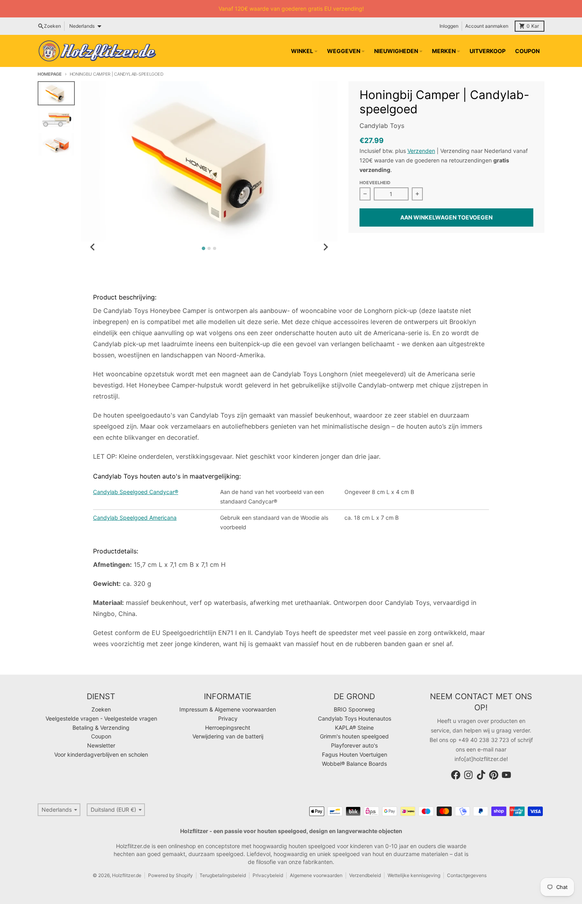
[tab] (203, 248)
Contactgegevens (467, 875)
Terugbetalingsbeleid (223, 875)
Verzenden (421, 150)
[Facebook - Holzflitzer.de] (455, 775)
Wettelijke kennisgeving (414, 875)
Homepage (50, 74)
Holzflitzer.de (126, 875)
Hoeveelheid (374, 182)
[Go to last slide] (92, 247)
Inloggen (448, 26)
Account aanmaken (486, 26)
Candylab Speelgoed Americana (135, 517)
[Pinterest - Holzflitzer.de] (493, 775)
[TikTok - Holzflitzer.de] (481, 775)
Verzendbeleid (365, 875)
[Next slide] (325, 247)
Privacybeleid (268, 875)
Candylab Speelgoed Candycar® (135, 491)
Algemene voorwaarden (316, 875)
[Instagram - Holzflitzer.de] (468, 775)
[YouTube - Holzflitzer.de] (506, 775)
